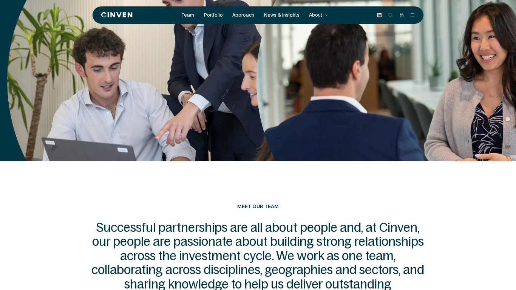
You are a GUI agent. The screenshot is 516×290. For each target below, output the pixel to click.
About (316, 15)
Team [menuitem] (188, 15)
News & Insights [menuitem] (282, 15)
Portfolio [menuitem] (213, 15)
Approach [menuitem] (243, 15)
